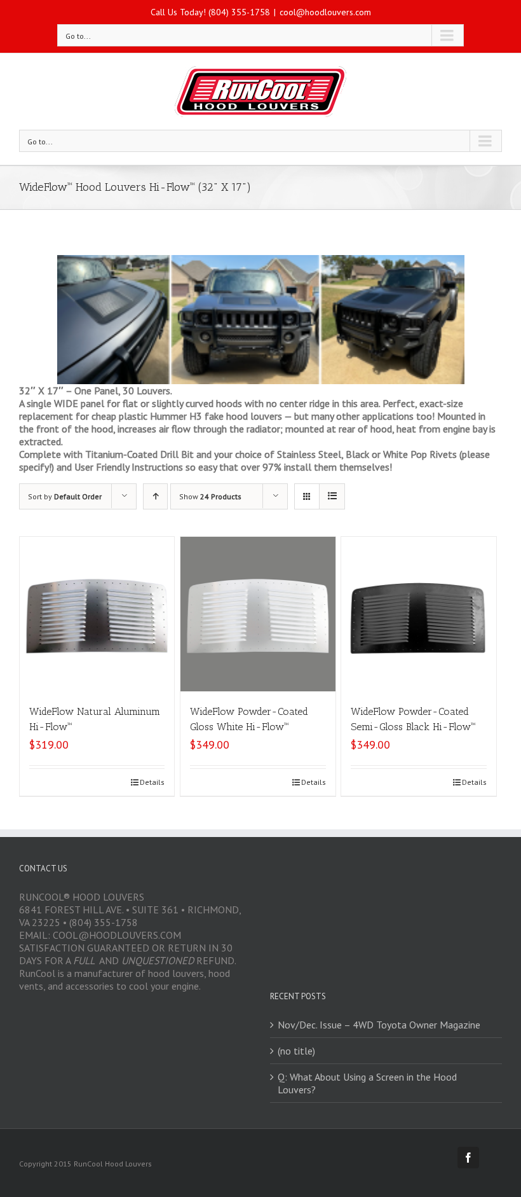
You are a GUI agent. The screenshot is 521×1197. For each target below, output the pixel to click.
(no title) (296, 1050)
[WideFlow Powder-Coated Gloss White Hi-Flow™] (257, 614)
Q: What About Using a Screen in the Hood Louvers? (367, 1083)
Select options (63, 782)
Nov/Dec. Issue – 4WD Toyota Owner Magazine (379, 1024)
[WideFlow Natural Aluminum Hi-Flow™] (97, 614)
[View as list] (332, 496)
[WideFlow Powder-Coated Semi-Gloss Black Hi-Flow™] (418, 614)
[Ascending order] (155, 496)
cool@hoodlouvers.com (325, 12)
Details (152, 782)
